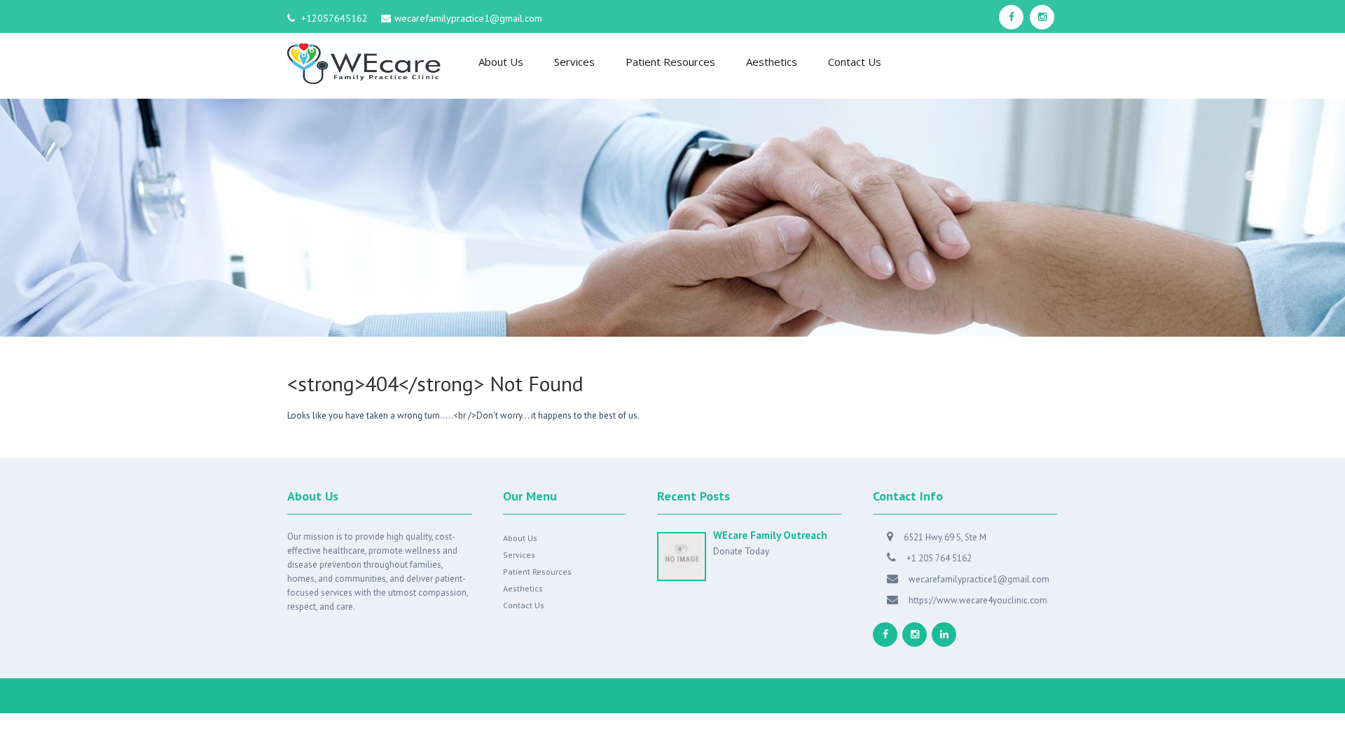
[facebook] (1011, 17)
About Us (500, 62)
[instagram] (1042, 17)
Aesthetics (771, 62)
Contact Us (854, 62)
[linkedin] (944, 634)
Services (574, 62)
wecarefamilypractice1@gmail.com (468, 18)
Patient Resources (670, 62)
